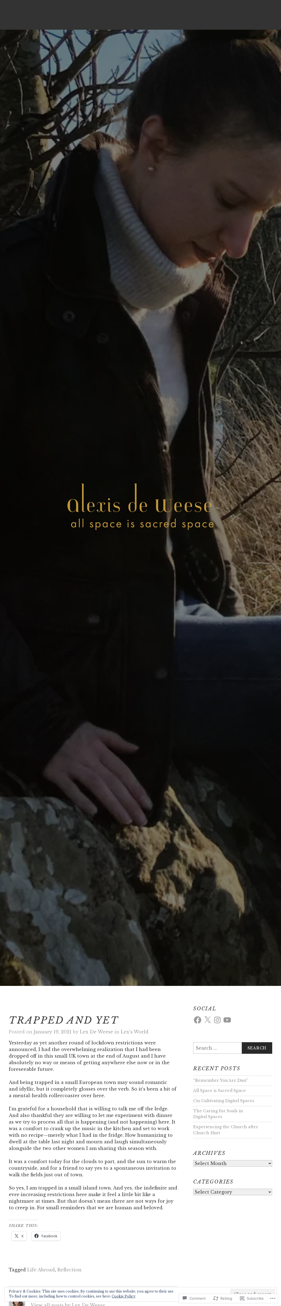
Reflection (69, 1269)
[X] (207, 1020)
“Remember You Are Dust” (220, 1080)
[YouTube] (227, 1020)
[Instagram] (217, 1020)
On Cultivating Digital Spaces (223, 1100)
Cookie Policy (124, 1296)
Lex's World (134, 1032)
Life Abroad (41, 1269)
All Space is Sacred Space (219, 1090)
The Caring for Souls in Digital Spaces (218, 1113)
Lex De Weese (96, 1032)
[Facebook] (197, 1020)
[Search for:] (232, 1048)
